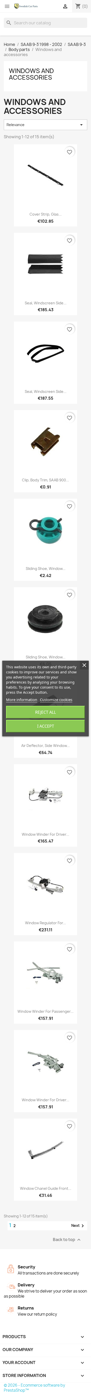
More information (21, 699)
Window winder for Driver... (45, 834)
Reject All (45, 712)
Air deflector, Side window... (45, 745)
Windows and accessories (31, 74)
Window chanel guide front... (45, 1188)
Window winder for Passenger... (45, 1011)
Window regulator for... (45, 922)
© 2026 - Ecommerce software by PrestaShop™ (34, 1388)
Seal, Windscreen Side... (45, 303)
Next (78, 1226)
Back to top (67, 1240)
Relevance (45, 125)
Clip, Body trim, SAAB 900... (45, 480)
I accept (45, 726)
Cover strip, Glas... (46, 214)
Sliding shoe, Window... (45, 568)
